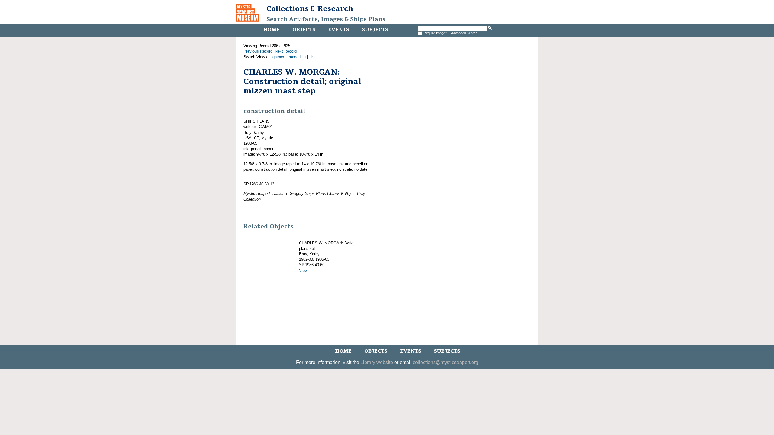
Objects (303, 29)
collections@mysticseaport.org (445, 362)
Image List (297, 57)
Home (271, 29)
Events (338, 29)
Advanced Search (464, 33)
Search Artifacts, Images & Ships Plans (325, 19)
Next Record (286, 51)
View (303, 270)
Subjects (375, 29)
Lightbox (276, 57)
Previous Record (257, 51)
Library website (376, 362)
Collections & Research (309, 8)
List (312, 57)
